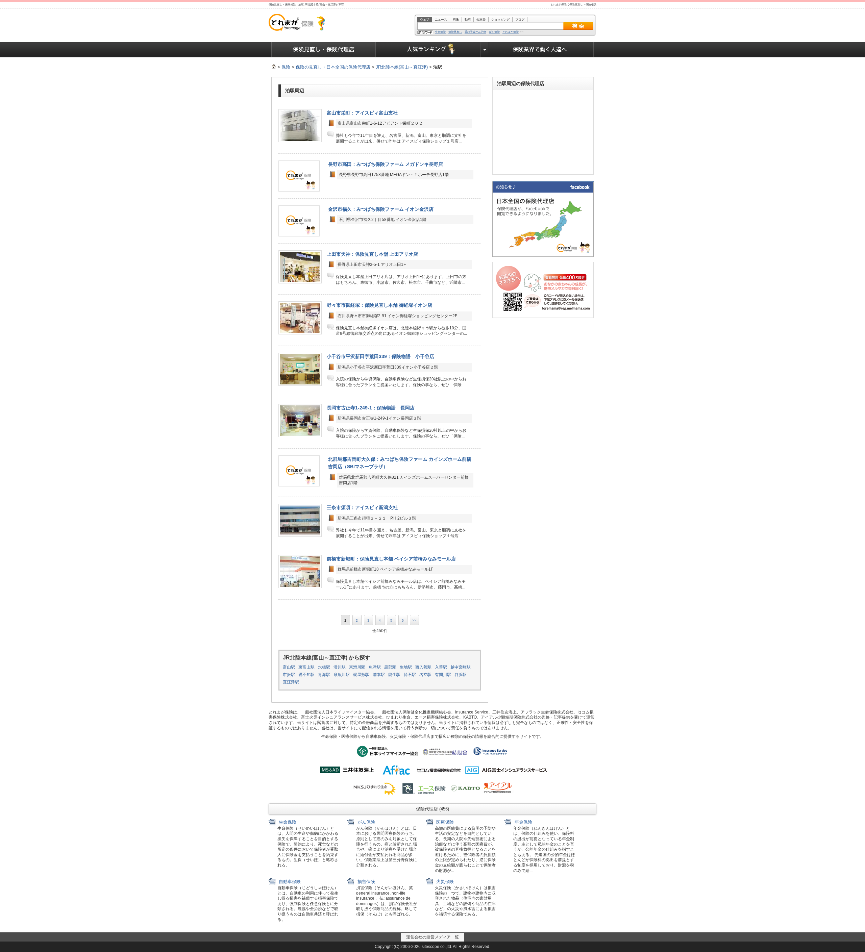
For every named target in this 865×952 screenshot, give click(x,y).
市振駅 (289, 674)
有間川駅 (443, 674)
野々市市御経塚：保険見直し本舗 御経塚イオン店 (379, 305)
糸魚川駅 (341, 674)
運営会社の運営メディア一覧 (432, 937)
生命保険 (440, 32)
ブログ (519, 19)
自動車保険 (289, 881)
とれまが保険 (510, 32)
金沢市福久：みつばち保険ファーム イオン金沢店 (381, 209)
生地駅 (406, 667)
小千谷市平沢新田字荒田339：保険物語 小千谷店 (380, 356)
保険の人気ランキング (428, 49)
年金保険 (522, 822)
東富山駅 (306, 667)
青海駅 (324, 674)
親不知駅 (306, 674)
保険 (285, 67)
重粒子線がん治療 (475, 32)
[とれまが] (273, 67)
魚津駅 (375, 667)
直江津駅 (291, 682)
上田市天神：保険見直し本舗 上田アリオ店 (372, 254)
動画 (468, 19)
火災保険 (444, 881)
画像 (456, 19)
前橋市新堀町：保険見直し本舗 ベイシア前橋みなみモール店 (391, 558)
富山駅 (289, 667)
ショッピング (500, 19)
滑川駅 (339, 667)
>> (414, 620)
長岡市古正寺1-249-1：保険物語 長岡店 (371, 407)
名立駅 (425, 674)
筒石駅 (410, 674)
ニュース (441, 19)
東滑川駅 (357, 667)
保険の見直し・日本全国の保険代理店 (333, 67)
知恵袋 (481, 19)
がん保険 (494, 32)
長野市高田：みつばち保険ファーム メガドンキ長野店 (385, 164)
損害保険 (365, 881)
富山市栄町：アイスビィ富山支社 (362, 113)
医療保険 (444, 822)
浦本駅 (379, 674)
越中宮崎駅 (460, 667)
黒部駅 (390, 667)
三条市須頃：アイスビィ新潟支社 (362, 507)
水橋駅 (324, 667)
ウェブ (424, 19)
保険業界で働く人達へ (541, 49)
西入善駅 (423, 667)
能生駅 (394, 674)
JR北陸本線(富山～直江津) (402, 67)
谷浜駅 (460, 674)
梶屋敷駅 (361, 674)
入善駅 (441, 667)
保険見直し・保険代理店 (323, 49)
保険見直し (455, 32)
